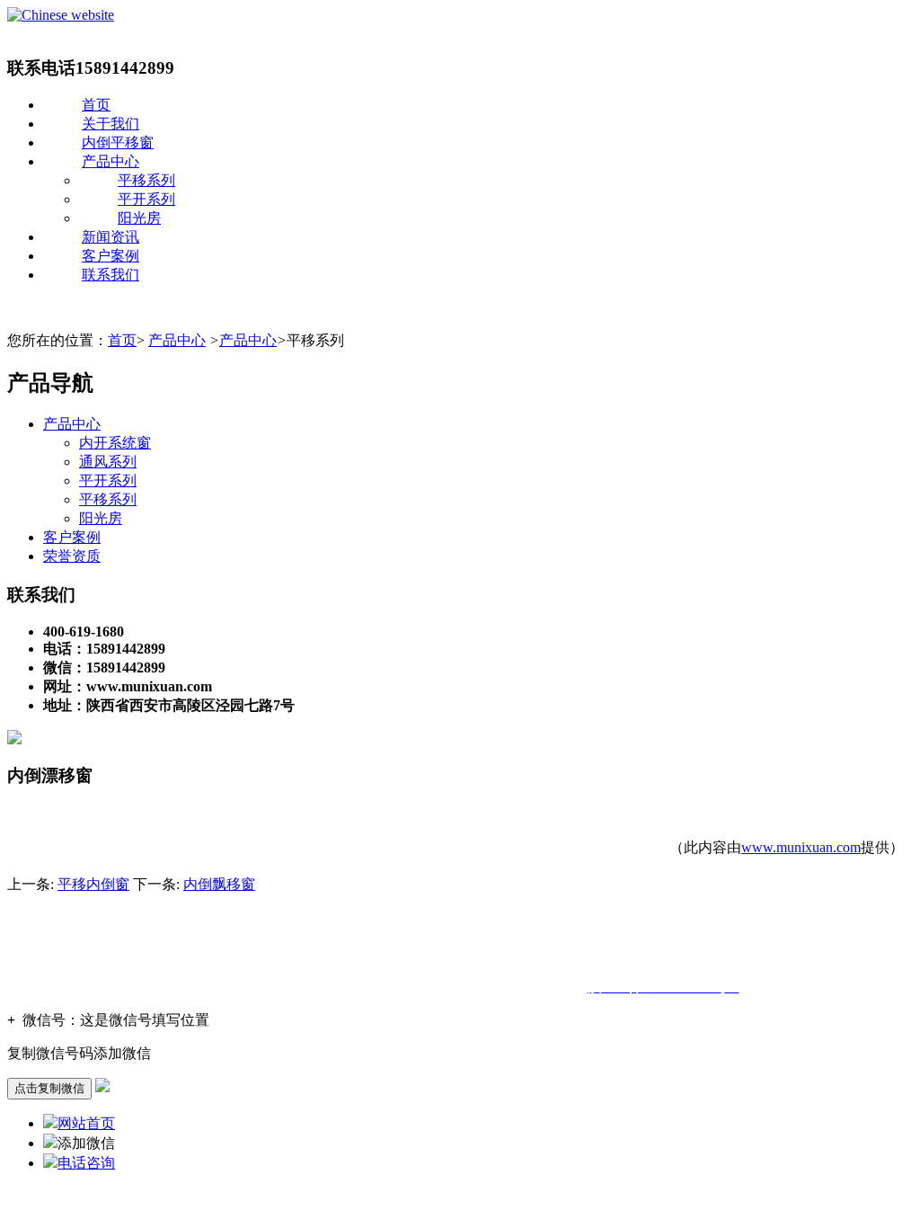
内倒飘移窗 (219, 884)
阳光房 (139, 218)
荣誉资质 (72, 556)
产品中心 (110, 161)
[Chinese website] (60, 14)
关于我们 (110, 123)
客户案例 (110, 255)
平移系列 (146, 180)
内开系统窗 (115, 442)
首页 (96, 104)
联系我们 (110, 274)
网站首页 (86, 1123)
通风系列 (108, 461)
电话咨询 (86, 1162)
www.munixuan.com (801, 847)
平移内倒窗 (93, 884)
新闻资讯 (110, 237)
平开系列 (146, 199)
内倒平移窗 (118, 142)
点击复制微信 (49, 1088)
